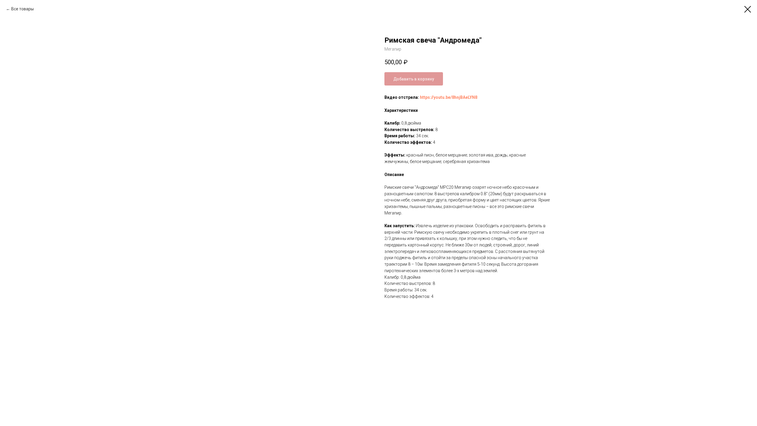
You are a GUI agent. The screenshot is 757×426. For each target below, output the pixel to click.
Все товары (22, 9)
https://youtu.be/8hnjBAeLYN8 (448, 97)
